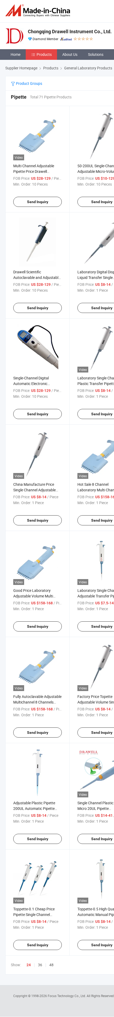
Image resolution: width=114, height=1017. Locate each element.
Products (44, 54)
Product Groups (28, 83)
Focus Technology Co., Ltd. (67, 996)
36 (40, 964)
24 (29, 965)
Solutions (95, 54)
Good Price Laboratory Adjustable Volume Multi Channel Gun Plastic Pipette (36, 596)
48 (51, 964)
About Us (69, 54)
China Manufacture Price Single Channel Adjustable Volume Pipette (34, 490)
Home (15, 54)
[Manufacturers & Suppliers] (38, 10)
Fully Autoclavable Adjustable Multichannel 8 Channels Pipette (37, 702)
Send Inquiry (37, 202)
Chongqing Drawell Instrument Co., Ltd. (70, 31)
